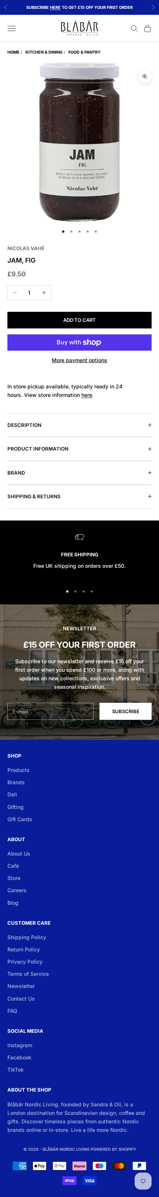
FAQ (12, 1011)
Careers (17, 890)
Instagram (19, 1045)
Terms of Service (28, 974)
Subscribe (125, 711)
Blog (12, 903)
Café (13, 866)
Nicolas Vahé (25, 248)
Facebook (19, 1057)
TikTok (15, 1069)
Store (13, 878)
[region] (79, 556)
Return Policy (23, 949)
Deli (12, 794)
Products (18, 770)
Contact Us (21, 998)
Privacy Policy (25, 961)
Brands (16, 782)
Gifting (15, 807)
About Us (18, 853)
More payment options (79, 360)
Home (13, 52)
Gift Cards (19, 819)
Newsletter (21, 986)
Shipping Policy (26, 937)
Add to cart (79, 320)
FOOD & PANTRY (84, 52)
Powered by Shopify (113, 1149)
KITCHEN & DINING (44, 52)
